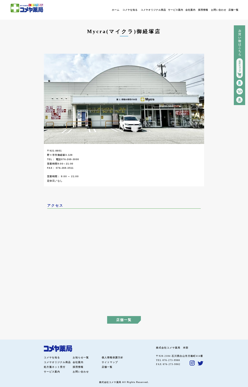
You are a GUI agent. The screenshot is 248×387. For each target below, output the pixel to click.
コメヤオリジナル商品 (153, 10)
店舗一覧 (233, 10)
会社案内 (190, 10)
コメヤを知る (130, 10)
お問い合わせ (218, 10)
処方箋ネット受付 (54, 367)
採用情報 (203, 10)
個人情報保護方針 (112, 357)
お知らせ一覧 (81, 357)
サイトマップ (110, 362)
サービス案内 (175, 10)
